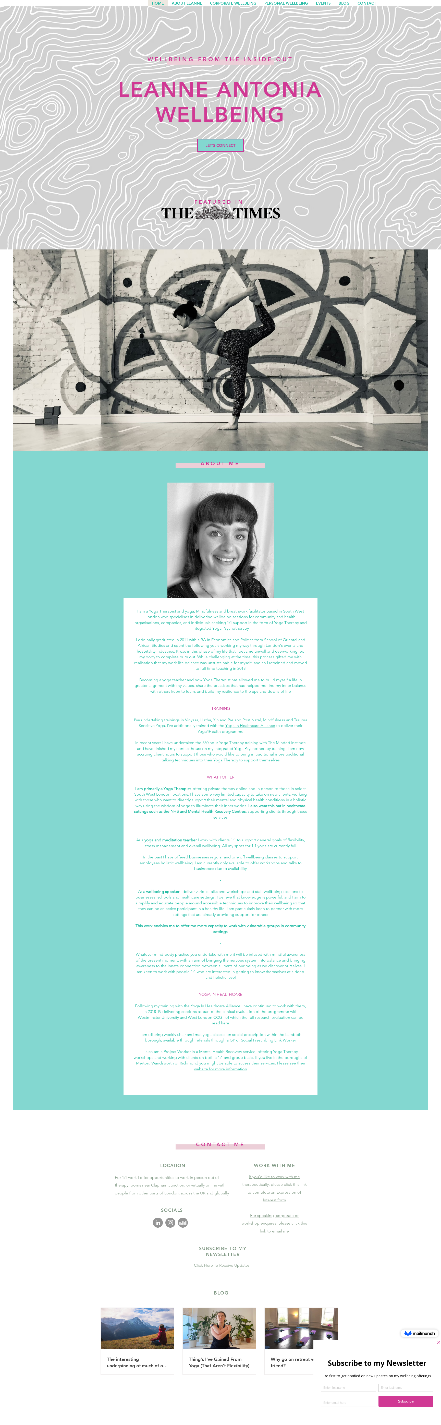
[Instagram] (170, 1223)
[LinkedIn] (158, 1223)
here (225, 1023)
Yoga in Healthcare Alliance (250, 725)
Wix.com (268, 1413)
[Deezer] (183, 1223)
